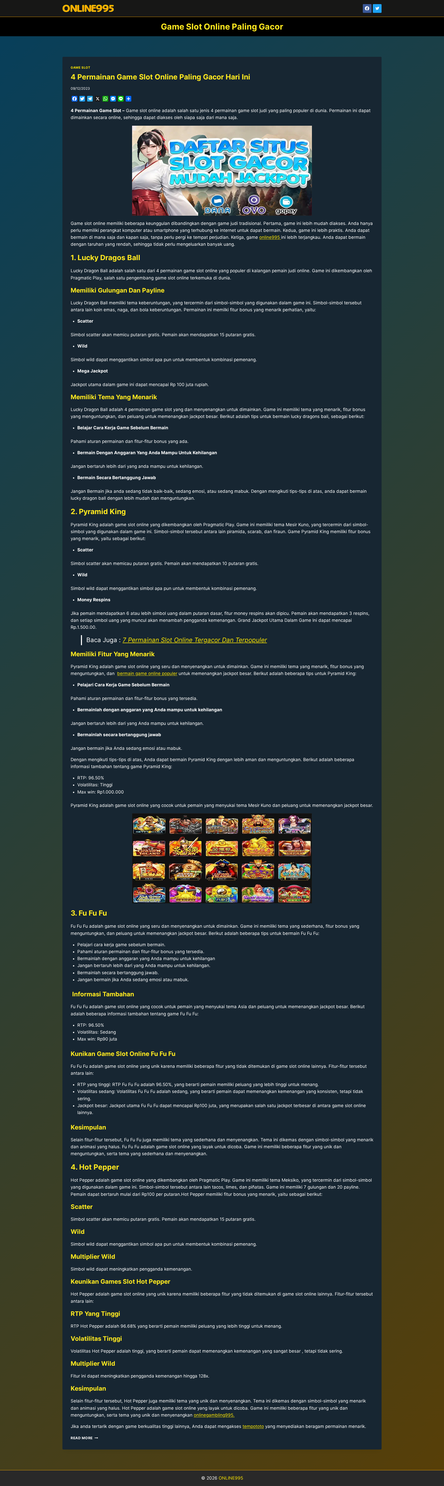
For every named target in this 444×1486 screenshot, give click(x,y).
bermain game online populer (147, 673)
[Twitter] (377, 8)
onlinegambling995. (214, 1415)
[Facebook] (367, 8)
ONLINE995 (231, 1478)
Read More (84, 1438)
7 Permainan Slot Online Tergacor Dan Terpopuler (195, 640)
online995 (270, 237)
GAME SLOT (80, 67)
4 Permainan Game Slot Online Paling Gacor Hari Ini (160, 76)
